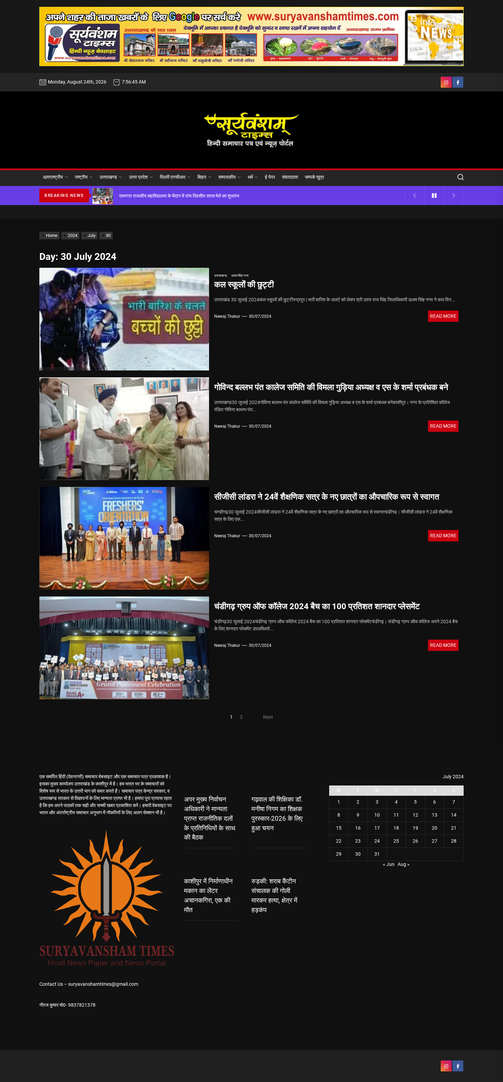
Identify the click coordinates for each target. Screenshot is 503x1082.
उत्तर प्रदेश (138, 177)
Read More (443, 316)
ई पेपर (270, 177)
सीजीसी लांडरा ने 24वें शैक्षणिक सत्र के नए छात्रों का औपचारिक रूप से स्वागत (326, 497)
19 (415, 828)
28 (453, 841)
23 (358, 841)
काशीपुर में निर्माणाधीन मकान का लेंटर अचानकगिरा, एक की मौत (208, 896)
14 (453, 815)
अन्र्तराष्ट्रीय (53, 177)
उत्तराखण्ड (108, 177)
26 (415, 841)
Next (268, 717)
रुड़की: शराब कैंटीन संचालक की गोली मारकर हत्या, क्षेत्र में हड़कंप (274, 896)
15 (338, 828)
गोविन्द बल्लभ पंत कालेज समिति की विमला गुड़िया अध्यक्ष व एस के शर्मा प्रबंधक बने (331, 387)
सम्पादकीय (227, 177)
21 (453, 828)
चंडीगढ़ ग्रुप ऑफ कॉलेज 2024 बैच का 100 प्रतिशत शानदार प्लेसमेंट (317, 606)
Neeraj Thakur (227, 316)
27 (434, 841)
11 (396, 815)
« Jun (389, 864)
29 (338, 854)
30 (358, 854)
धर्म (250, 177)
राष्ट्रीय (81, 177)
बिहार (201, 177)
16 (358, 828)
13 (434, 815)
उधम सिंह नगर (239, 275)
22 (338, 841)
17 (377, 828)
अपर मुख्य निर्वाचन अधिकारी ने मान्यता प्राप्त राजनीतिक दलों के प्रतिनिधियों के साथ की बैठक (209, 819)
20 (434, 828)
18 (396, 828)
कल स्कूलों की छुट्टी (244, 284)
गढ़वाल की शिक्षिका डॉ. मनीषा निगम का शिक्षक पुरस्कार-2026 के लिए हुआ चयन (277, 814)
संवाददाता (290, 177)
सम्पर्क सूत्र (314, 177)
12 (415, 815)
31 (377, 854)
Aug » (404, 864)
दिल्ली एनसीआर (172, 177)
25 (396, 841)
